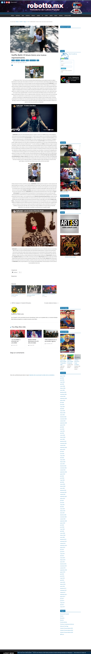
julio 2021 (62, 500)
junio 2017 (62, 600)
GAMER (38, 15)
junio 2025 (62, 404)
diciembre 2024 (63, 416)
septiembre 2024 (63, 422)
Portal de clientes (63, 622)
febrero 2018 (62, 584)
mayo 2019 (62, 553)
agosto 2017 (62, 596)
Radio (55, 15)
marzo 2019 (62, 557)
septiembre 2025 (63, 398)
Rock (38, 60)
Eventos (28, 15)
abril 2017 (62, 604)
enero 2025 (62, 414)
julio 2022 (62, 476)
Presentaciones (32, 60)
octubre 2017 (62, 592)
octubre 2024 (62, 420)
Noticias (18, 15)
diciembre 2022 (63, 465)
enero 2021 (62, 512)
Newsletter (62, 618)
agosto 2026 (62, 376)
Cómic (46, 15)
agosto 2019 (62, 547)
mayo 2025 (62, 406)
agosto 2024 (62, 425)
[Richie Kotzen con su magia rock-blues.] (49, 289)
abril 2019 (62, 555)
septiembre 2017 (63, 594)
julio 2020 (62, 525)
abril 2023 (62, 457)
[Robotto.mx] (45, 0)
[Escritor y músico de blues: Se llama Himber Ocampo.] (18, 289)
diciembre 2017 (63, 588)
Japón (51, 15)
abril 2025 (62, 408)
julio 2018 (62, 574)
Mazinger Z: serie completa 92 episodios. (70, 361)
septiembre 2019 (63, 545)
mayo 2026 (62, 382)
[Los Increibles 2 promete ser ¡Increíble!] (17, 330)
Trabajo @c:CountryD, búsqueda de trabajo (66, 71)
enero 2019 (62, 561)
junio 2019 (62, 551)
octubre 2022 (62, 469)
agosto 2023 (62, 449)
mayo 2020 (62, 529)
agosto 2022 (62, 474)
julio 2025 (62, 402)
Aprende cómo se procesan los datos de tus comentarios (41, 375)
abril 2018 (62, 580)
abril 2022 (62, 482)
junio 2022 (62, 478)
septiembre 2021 (63, 496)
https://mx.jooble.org (73, 53)
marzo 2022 (62, 484)
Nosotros (62, 620)
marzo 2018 (62, 582)
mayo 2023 (62, 455)
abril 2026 (62, 384)
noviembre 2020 (63, 516)
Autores (61, 616)
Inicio (12, 15)
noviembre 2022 (63, 467)
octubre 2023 (62, 445)
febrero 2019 (62, 559)
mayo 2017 (62, 602)
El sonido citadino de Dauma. (50, 303)
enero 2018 (62, 586)
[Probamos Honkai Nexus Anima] (70, 162)
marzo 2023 (62, 459)
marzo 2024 (62, 435)
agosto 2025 (62, 400)
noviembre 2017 (63, 590)
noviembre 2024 (63, 418)
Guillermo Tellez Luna (22, 62)
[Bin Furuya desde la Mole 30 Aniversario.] (70, 185)
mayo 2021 (62, 504)
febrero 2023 (62, 461)
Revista (61, 15)
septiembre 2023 (63, 447)
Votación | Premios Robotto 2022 (66, 630)
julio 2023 (62, 451)
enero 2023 (62, 463)
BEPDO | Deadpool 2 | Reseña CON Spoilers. (21, 303)
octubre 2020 (62, 518)
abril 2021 (62, 506)
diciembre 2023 (63, 441)
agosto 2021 (62, 498)
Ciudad (13, 60)
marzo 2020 (62, 533)
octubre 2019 (62, 543)
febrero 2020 (62, 535)
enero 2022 (62, 488)
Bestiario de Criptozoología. (70, 256)
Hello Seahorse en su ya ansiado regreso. (51, 340)
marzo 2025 (62, 410)
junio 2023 (62, 453)
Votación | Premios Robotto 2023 (66, 632)
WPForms (62, 634)
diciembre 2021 (63, 490)
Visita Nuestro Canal (64, 191)
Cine (23, 15)
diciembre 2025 (63, 392)
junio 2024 (62, 429)
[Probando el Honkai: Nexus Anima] (70, 173)
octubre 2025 (62, 396)
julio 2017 (62, 598)
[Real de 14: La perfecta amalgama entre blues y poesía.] (34, 289)
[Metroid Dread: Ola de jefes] (70, 203)
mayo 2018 (62, 578)
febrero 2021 (62, 510)
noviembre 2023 (63, 443)
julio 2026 (62, 378)
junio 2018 (62, 576)
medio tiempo (63, 63)
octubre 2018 (62, 567)
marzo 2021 (62, 508)
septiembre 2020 (63, 521)
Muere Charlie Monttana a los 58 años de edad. (33, 341)
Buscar (63, 68)
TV (42, 15)
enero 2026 (62, 390)
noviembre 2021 (63, 492)
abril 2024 (62, 433)
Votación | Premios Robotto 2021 (66, 628)
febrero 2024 (62, 437)
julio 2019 (62, 549)
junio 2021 (62, 502)
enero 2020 (62, 537)
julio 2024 (62, 427)
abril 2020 (62, 531)
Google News (68, 15)
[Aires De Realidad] (70, 150)
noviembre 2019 (63, 541)
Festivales (22, 60)
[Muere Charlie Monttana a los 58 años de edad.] (34, 330)
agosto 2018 (62, 572)
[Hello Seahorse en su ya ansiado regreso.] (51, 330)
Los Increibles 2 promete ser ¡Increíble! (15, 341)
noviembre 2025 (63, 394)
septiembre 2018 (63, 570)
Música (33, 15)
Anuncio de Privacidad (64, 614)
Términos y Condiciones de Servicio (67, 624)
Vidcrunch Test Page (64, 626)
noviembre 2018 (63, 565)
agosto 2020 (62, 523)
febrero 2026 (62, 388)
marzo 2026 (62, 386)
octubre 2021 (62, 494)
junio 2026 (62, 380)
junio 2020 (62, 527)
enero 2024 (62, 439)
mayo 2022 (62, 480)
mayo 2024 (62, 431)
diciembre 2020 (63, 514)
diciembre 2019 (63, 539)
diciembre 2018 (63, 563)
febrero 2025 (62, 412)
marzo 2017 (62, 606)
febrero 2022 (62, 486)
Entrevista (17, 60)
